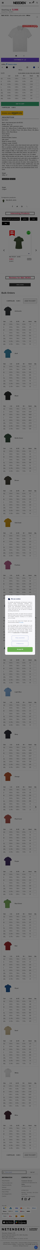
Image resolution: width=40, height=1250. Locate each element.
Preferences (20, 643)
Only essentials (20, 638)
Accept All (20, 649)
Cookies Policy (16, 632)
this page (21, 622)
